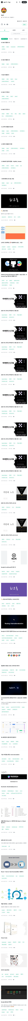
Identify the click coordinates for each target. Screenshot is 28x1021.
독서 (14, 314)
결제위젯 (12, 741)
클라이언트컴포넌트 (5, 711)
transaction (13, 46)
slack (18, 282)
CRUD (3, 113)
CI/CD (3, 280)
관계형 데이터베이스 (20, 46)
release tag (12, 282)
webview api (14, 826)
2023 (3, 603)
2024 (13, 603)
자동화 (11, 285)
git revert (12, 974)
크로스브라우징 (11, 672)
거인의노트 (8, 507)
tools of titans (4, 314)
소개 (23, 30)
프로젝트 (9, 249)
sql (20, 165)
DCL (12, 113)
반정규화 (7, 133)
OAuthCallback (11, 790)
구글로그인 (12, 670)
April (2, 15)
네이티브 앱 (21, 826)
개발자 (10, 314)
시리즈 (14, 30)
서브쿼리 (12, 81)
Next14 (3, 571)
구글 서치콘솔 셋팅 (10, 761)
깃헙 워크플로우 (4, 285)
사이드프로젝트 (20, 246)
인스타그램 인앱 (22, 670)
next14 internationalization (7, 637)
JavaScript (24, 38)
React (17, 38)
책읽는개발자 (19, 314)
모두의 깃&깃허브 (9, 976)
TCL (3, 116)
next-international (9, 635)
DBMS (3, 46)
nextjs (15, 637)
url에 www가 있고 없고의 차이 (16, 793)
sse (16, 876)
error (21, 790)
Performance (11, 1009)
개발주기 (15, 910)
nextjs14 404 (4, 573)
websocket (21, 876)
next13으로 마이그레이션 (15, 707)
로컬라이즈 (12, 640)
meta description (16, 758)
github (11, 280)
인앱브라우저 (4, 672)
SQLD (8, 46)
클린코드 (10, 944)
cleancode (4, 942)
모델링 (3, 133)
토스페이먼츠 (15, 743)
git (6, 280)
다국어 (7, 640)
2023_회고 (8, 603)
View (16, 79)
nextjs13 (3, 709)
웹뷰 (16, 670)
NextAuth (4, 790)
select (16, 96)
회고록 (19, 217)
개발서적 (14, 942)
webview (8, 826)
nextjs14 (3, 246)
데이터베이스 (22, 131)
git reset (6, 974)
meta (9, 758)
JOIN (7, 79)
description (4, 758)
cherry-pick (4, 846)
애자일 (8, 912)
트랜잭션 (3, 49)
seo (22, 758)
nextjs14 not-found (13, 573)
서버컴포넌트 (15, 709)
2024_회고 (4, 217)
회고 (15, 217)
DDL (16, 113)
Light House (4, 1009)
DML (7, 96)
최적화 (12, 1012)
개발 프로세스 (9, 910)
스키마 (7, 150)
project (8, 246)
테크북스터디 (11, 317)
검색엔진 (3, 761)
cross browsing (5, 670)
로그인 (24, 2)
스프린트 (3, 912)
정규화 (12, 133)
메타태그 (17, 761)
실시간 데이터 (4, 878)
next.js (12, 571)
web (7, 1012)
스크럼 (20, 910)
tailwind (8, 709)
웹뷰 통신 (7, 829)
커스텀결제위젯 (4, 743)
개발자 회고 (10, 217)
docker (12, 165)
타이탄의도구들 (4, 317)
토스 (10, 743)
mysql (17, 165)
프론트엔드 (4, 605)
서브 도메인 (4, 795)
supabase (14, 246)
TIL (10, 38)
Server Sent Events (10, 876)
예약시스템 (4, 249)
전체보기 (4, 38)
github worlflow (5, 282)
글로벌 (3, 640)
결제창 (17, 741)
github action (16, 280)
